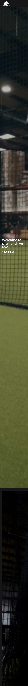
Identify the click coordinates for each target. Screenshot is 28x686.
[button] (25, 3)
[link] (5, 4)
